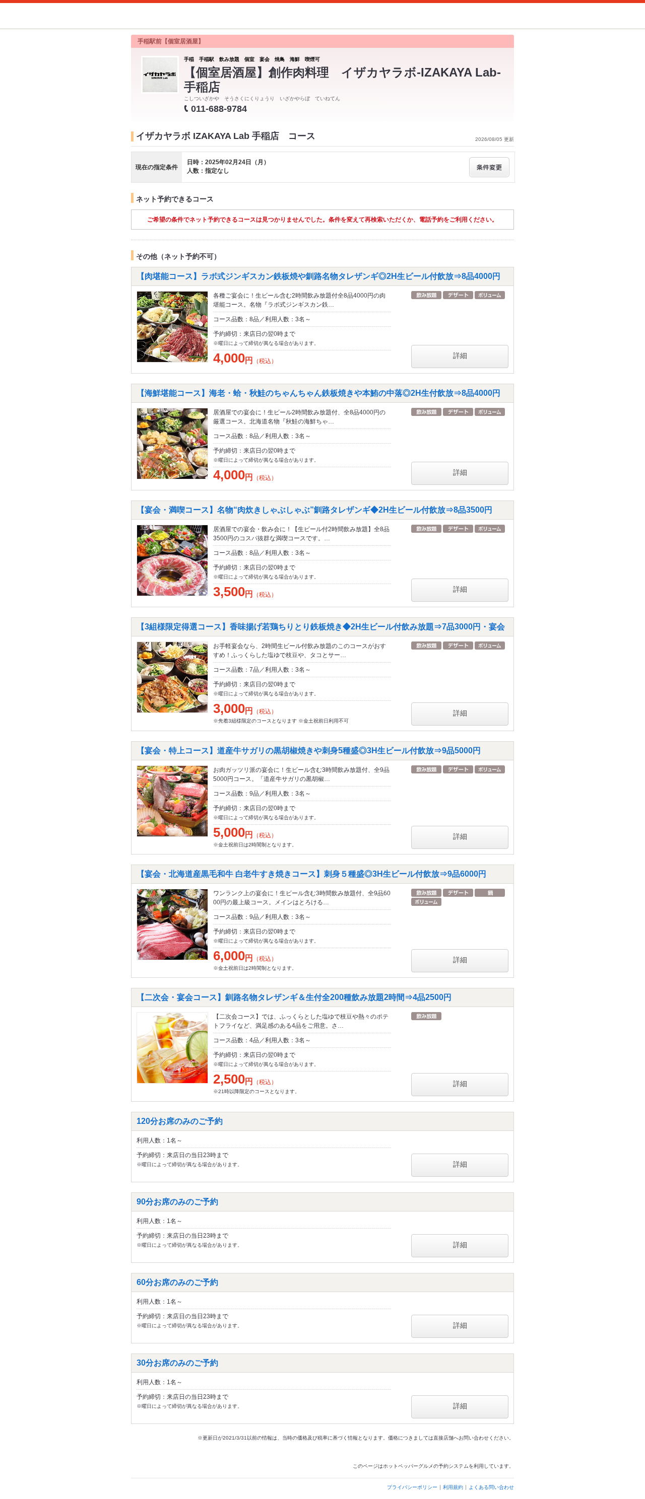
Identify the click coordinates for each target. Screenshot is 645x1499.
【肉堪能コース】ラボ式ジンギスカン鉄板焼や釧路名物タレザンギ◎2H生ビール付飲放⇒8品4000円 (318, 276)
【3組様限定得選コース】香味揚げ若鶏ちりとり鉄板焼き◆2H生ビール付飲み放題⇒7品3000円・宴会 (321, 626)
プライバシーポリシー (412, 1487)
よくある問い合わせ (491, 1487)
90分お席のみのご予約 (177, 1201)
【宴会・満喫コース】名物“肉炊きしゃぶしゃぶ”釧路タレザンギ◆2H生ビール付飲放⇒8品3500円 (314, 510)
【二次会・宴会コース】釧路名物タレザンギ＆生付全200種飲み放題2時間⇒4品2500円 (294, 997)
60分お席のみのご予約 (177, 1282)
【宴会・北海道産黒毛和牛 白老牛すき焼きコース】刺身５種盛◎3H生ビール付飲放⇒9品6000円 (311, 874)
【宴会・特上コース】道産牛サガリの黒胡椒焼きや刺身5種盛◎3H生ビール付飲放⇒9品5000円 (309, 750)
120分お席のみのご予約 (180, 1121)
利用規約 (453, 1487)
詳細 (460, 355)
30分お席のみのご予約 (177, 1363)
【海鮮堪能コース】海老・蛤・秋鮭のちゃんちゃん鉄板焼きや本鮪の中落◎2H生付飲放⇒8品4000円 (318, 393)
